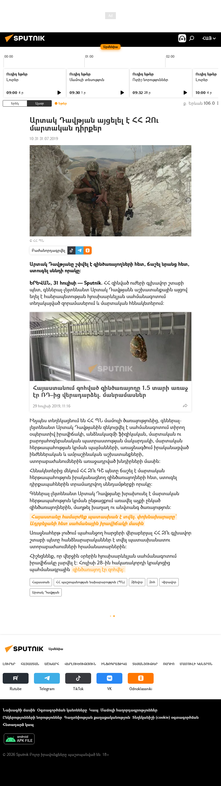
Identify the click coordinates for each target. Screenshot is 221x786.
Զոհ (152, 582)
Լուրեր (12, 79)
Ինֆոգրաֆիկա (114, 664)
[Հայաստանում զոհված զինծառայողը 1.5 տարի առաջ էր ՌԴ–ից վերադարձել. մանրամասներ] (110, 346)
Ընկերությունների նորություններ (32, 717)
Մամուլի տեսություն (87, 79)
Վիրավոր (169, 582)
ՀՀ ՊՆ (38, 240)
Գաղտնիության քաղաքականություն (97, 717)
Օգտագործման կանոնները (62, 709)
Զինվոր (137, 582)
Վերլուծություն (80, 664)
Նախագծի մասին (19, 709)
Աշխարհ (51, 664)
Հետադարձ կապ (18, 724)
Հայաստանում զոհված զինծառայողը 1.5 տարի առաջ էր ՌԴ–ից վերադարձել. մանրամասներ (110, 391)
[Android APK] (19, 739)
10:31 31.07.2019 (44, 138)
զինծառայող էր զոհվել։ (98, 569)
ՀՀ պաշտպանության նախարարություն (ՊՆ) (90, 582)
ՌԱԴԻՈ (168, 664)
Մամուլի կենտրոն (196, 664)
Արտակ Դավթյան (45, 592)
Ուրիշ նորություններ (150, 79)
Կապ (93, 709)
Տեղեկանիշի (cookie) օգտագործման (165, 717)
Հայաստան (41, 582)
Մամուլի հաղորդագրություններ (129, 709)
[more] (185, 405)
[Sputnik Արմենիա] (26, 42)
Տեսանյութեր (145, 664)
